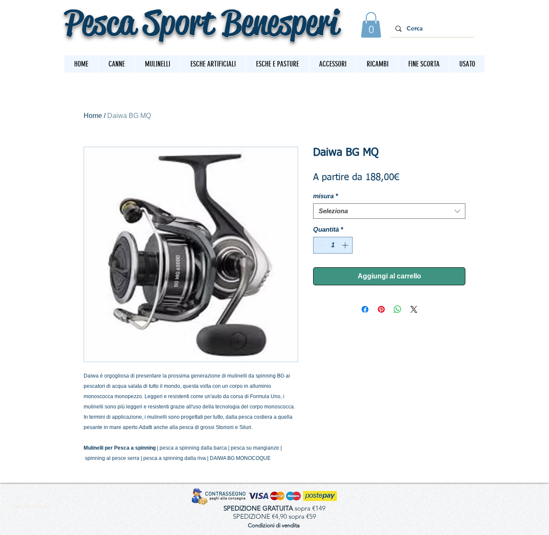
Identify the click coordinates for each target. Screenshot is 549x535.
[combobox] (389, 211)
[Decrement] (320, 245)
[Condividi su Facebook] (365, 309)
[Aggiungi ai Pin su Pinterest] (381, 309)
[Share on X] (414, 309)
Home (93, 115)
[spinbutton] (333, 245)
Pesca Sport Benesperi (201, 22)
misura (325, 195)
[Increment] (346, 245)
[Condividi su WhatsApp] (397, 309)
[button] (371, 25)
